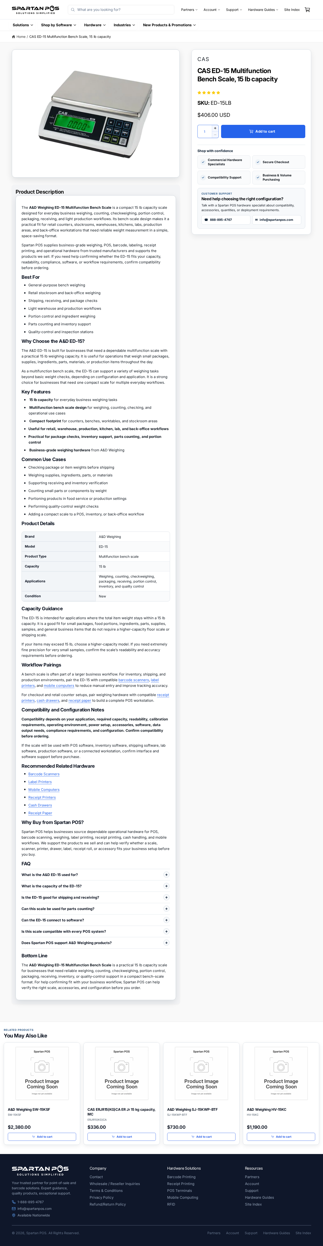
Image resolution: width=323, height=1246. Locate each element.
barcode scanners (133, 680)
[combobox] (121, 9)
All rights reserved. (63, 1233)
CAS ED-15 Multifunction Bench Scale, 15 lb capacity (70, 37)
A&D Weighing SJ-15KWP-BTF (192, 1109)
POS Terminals (179, 1190)
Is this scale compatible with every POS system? (64, 931)
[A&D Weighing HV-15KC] (281, 1073)
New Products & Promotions (167, 25)
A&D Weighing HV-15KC (266, 1109)
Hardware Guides (261, 9)
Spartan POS (36, 1233)
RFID (171, 1204)
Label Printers (40, 782)
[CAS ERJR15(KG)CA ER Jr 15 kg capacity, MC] (122, 1073)
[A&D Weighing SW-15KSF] (42, 1073)
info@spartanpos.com (34, 1209)
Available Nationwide (33, 1215)
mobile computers (59, 685)
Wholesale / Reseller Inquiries (115, 1183)
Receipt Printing (180, 1183)
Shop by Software (56, 25)
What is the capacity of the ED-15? (52, 886)
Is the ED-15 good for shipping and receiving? (60, 897)
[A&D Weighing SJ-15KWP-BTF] (201, 1073)
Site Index (292, 9)
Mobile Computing (182, 1197)
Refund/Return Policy (108, 1204)
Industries (122, 25)
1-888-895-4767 (30, 1202)
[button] (307, 9)
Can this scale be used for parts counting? (58, 908)
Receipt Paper (40, 813)
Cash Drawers (40, 805)
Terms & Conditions (106, 1190)
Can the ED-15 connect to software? (53, 920)
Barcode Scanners (44, 774)
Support (232, 9)
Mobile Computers (44, 789)
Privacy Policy (101, 1197)
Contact (96, 1177)
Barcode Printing (181, 1177)
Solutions (21, 25)
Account (210, 9)
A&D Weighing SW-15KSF (29, 1109)
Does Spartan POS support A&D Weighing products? (67, 943)
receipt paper (80, 700)
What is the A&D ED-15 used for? (50, 874)
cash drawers (48, 700)
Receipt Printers (42, 797)
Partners (187, 9)
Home (21, 37)
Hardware (92, 25)
